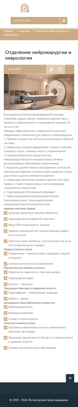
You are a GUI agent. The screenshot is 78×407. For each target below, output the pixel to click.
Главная (8, 31)
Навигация (21, 20)
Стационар (23, 31)
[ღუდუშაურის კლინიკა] (39, 8)
